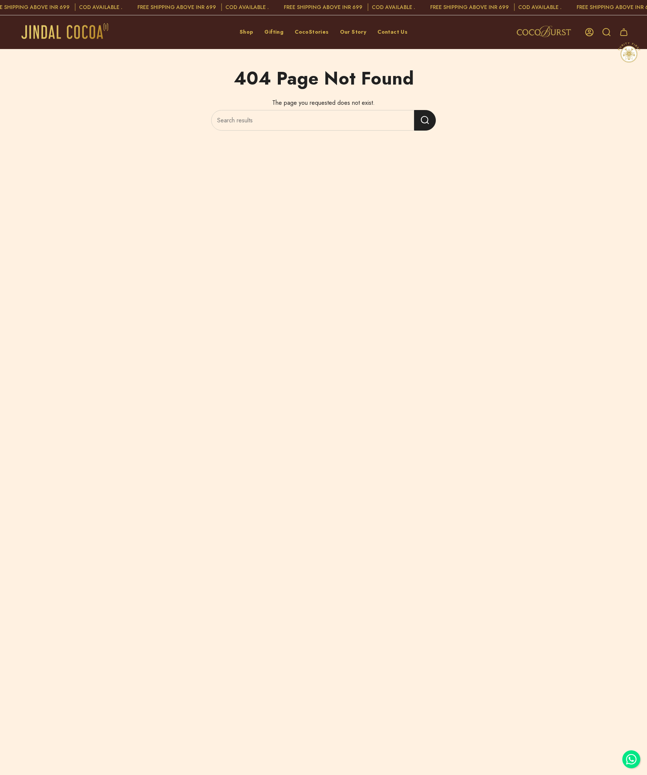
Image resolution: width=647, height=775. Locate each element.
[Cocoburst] (546, 32)
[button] (246, 32)
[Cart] (623, 32)
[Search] (425, 120)
